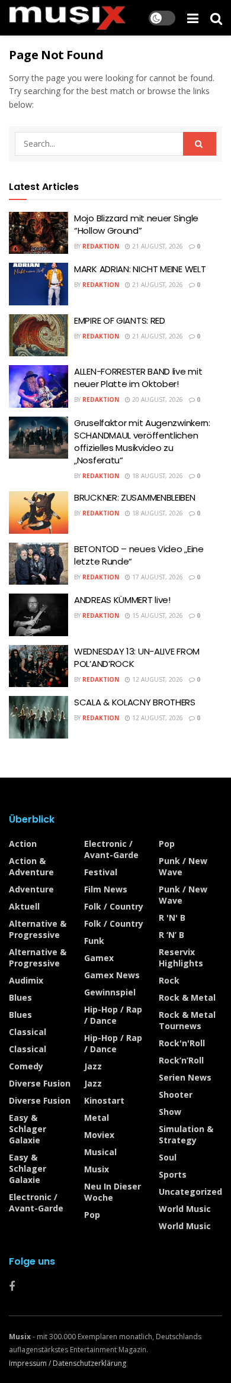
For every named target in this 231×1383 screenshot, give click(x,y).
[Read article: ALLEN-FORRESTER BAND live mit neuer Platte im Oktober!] (38, 386)
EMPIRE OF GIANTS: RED (119, 320)
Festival (100, 872)
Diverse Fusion (39, 1083)
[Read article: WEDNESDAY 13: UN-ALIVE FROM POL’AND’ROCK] (38, 666)
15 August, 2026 (156, 615)
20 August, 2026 (156, 399)
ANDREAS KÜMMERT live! (122, 600)
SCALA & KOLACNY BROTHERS (134, 702)
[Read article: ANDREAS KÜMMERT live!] (38, 615)
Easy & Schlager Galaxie (27, 1129)
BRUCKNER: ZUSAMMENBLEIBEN (134, 497)
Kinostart (104, 1100)
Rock (169, 980)
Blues (20, 997)
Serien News (185, 1077)
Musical (100, 1152)
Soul (168, 1157)
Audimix (26, 980)
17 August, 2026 (156, 577)
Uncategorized (190, 1191)
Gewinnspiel (110, 992)
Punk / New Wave (183, 866)
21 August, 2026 (156, 246)
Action (23, 843)
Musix (96, 1169)
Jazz (93, 1066)
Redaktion (100, 246)
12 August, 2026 (156, 679)
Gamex (99, 957)
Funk (94, 940)
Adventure (31, 889)
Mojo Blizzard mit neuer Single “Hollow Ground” (136, 224)
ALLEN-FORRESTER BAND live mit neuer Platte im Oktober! (138, 377)
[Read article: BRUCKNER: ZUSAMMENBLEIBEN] (38, 512)
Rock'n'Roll (182, 1043)
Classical (27, 1031)
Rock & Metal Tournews (187, 1020)
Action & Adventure (31, 866)
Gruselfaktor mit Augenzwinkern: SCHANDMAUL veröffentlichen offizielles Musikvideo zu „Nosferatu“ (142, 441)
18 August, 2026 (156, 476)
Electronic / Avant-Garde (36, 1202)
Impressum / (31, 1363)
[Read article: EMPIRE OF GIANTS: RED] (38, 335)
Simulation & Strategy (186, 1134)
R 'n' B (172, 917)
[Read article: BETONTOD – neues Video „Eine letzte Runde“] (38, 564)
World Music (185, 1208)
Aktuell (24, 906)
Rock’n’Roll (181, 1060)
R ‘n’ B (171, 934)
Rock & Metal (187, 997)
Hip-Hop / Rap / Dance (113, 1015)
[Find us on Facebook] (12, 1287)
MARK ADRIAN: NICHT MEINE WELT (140, 269)
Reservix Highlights (181, 957)
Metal (96, 1117)
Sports (173, 1174)
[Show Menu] (192, 18)
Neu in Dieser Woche (112, 1192)
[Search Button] (216, 18)
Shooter (175, 1094)
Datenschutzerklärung (89, 1363)
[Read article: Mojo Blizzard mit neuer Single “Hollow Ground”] (38, 233)
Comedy (26, 1066)
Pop (92, 1214)
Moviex (99, 1134)
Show (170, 1111)
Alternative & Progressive (37, 929)
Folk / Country (113, 906)
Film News (105, 889)
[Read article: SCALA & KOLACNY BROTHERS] (38, 717)
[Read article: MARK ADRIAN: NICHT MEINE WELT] (38, 284)
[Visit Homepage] (67, 18)
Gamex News (112, 975)
